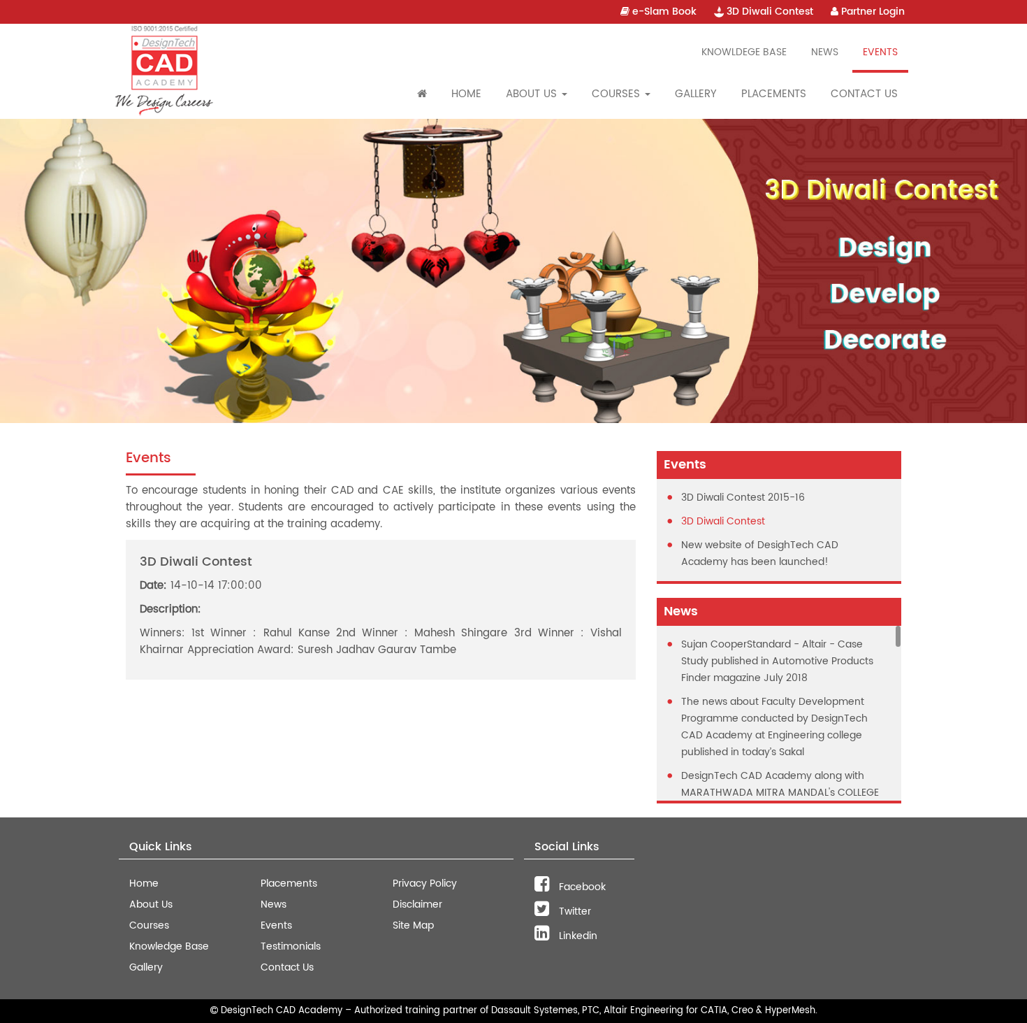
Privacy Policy (425, 883)
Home (466, 94)
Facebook (581, 887)
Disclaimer (417, 904)
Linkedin (576, 936)
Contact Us (864, 94)
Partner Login (871, 11)
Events (880, 52)
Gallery (696, 94)
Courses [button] (617, 94)
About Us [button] (533, 94)
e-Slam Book (663, 11)
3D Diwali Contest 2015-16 (743, 497)
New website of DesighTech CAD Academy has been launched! (759, 553)
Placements (773, 94)
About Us (151, 904)
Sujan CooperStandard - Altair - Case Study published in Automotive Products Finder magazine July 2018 (777, 661)
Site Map (413, 925)
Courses (149, 925)
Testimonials (291, 946)
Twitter (573, 911)
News (824, 52)
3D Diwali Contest (768, 11)
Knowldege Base (744, 52)
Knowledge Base (169, 946)
